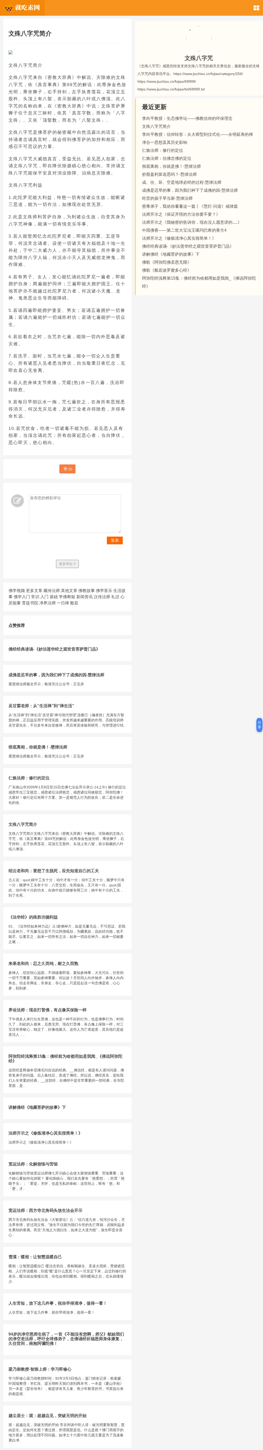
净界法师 (47, 603)
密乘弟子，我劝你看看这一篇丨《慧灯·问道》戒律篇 (190, 206)
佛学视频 (16, 590)
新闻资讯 (84, 597)
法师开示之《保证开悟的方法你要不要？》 (181, 214)
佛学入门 (22, 597)
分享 (259, 724)
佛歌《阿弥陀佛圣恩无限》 (166, 262)
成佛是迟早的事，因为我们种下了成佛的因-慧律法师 (56, 675)
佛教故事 (86, 590)
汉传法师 (102, 597)
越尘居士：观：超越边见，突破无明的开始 (47, 1415)
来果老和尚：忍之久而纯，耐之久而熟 (43, 963)
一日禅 (63, 603)
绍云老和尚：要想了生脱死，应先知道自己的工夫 (53, 871)
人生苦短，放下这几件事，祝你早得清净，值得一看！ (57, 1303)
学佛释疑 (67, 597)
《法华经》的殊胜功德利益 (33, 917)
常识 (35, 597)
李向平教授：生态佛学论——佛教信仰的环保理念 (187, 118)
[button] (256, 8)
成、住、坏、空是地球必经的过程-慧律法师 (181, 182)
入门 (44, 597)
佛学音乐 (104, 590)
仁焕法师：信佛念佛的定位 (166, 158)
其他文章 (69, 590)
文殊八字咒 (199, 58)
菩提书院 (30, 603)
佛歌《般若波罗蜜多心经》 (166, 270)
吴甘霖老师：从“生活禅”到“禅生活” (41, 706)
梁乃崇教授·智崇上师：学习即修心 (39, 1369)
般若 (74, 603)
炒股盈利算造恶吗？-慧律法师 (169, 174)
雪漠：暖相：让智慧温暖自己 (35, 1257)
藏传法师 (51, 590)
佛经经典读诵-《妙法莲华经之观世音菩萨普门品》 (54, 649)
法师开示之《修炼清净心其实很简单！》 (45, 1133)
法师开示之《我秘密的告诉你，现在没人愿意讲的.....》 (192, 222)
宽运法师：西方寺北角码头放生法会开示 (45, 1210)
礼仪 (115, 597)
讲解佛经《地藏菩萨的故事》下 (37, 1107)
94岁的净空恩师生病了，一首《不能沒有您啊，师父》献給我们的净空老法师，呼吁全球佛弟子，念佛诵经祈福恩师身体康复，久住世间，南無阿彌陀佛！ (66, 1339)
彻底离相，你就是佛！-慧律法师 (37, 747)
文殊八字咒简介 (22, 824)
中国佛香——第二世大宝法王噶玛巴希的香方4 (184, 230)
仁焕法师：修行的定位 (29, 778)
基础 (54, 597)
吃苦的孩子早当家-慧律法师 (167, 198)
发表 (115, 540)
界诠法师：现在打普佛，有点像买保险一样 (47, 1010)
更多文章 (34, 590)
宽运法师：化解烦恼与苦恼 (33, 1164)
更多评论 (66, 564)
